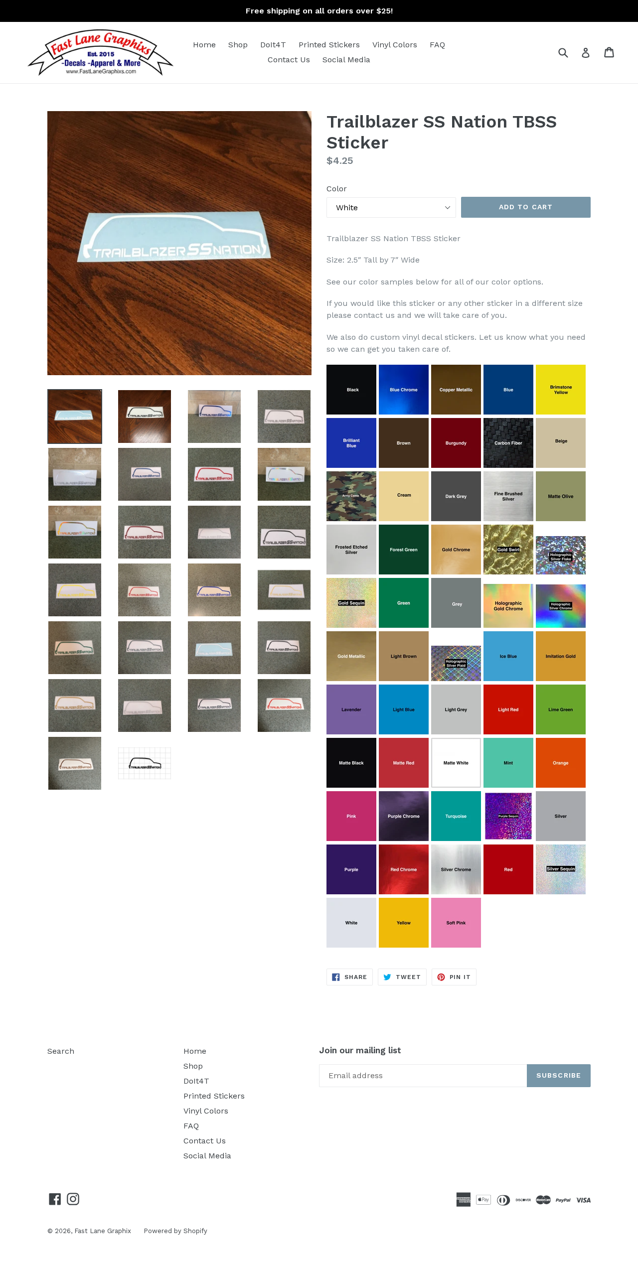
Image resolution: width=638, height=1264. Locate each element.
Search (60, 1051)
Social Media (346, 59)
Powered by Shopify (175, 1231)
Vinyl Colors (394, 44)
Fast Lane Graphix (102, 1231)
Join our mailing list (360, 1050)
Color (336, 188)
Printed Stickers (329, 44)
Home (204, 44)
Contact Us (289, 59)
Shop (238, 44)
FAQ (437, 44)
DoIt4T (273, 44)
